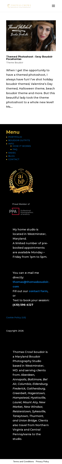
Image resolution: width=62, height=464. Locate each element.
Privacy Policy (42, 461)
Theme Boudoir (14, 62)
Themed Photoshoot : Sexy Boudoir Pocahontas (29, 57)
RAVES (12, 152)
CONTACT (13, 159)
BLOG (11, 156)
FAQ (15, 149)
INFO (11, 143)
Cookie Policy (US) (16, 317)
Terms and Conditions (23, 461)
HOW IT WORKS (22, 146)
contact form (38, 291)
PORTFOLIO (15, 137)
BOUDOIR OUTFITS (19, 140)
